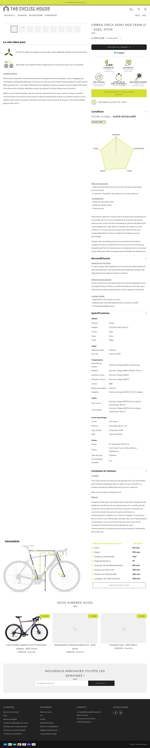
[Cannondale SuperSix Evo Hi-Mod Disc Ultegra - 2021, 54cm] (26, 628)
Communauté (51, 15)
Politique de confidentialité (14, 730)
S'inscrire (100, 683)
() (133, 10)
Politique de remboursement (15, 726)
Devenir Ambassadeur (49, 726)
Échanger (22, 15)
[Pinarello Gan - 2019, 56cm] (123, 628)
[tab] (14, 29)
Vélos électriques (47, 723)
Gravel (42, 719)
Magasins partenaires (48, 730)
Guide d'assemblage (48, 734)
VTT (41, 716)
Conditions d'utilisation (12, 734)
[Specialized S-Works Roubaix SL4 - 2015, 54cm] (75, 628)
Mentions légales (10, 719)
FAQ (144, 15)
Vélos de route (46, 712)
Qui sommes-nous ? (11, 712)
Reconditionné (35, 15)
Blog (137, 15)
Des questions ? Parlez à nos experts (119, 93)
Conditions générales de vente (15, 723)
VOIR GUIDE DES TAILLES (119, 585)
